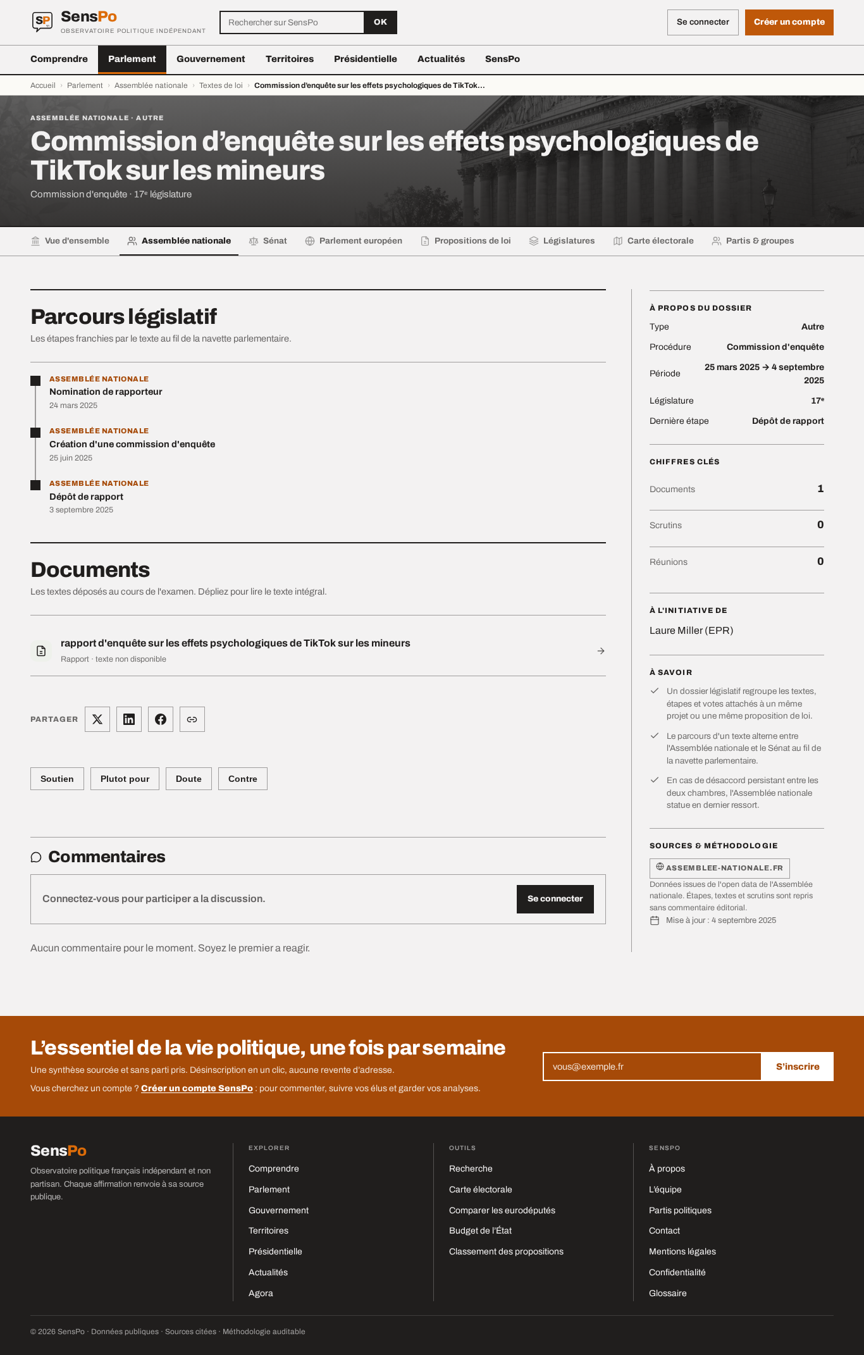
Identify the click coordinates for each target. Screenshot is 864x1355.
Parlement (132, 59)
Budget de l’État (480, 1230)
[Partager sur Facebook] (160, 719)
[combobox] (292, 22)
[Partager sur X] (97, 719)
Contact (664, 1230)
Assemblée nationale (151, 85)
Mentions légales (682, 1251)
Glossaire (668, 1293)
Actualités (441, 59)
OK (380, 22)
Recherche (471, 1168)
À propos (667, 1168)
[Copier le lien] (192, 719)
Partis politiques (680, 1210)
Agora (261, 1293)
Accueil (43, 85)
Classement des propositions (506, 1251)
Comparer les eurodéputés (502, 1210)
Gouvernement (210, 59)
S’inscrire (798, 1066)
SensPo (502, 59)
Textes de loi (221, 85)
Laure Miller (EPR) (692, 630)
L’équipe (665, 1189)
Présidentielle (365, 59)
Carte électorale (480, 1189)
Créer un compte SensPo (197, 1088)
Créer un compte (789, 22)
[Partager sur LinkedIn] (129, 719)
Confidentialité (677, 1272)
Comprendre (59, 59)
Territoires (290, 59)
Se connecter (555, 898)
